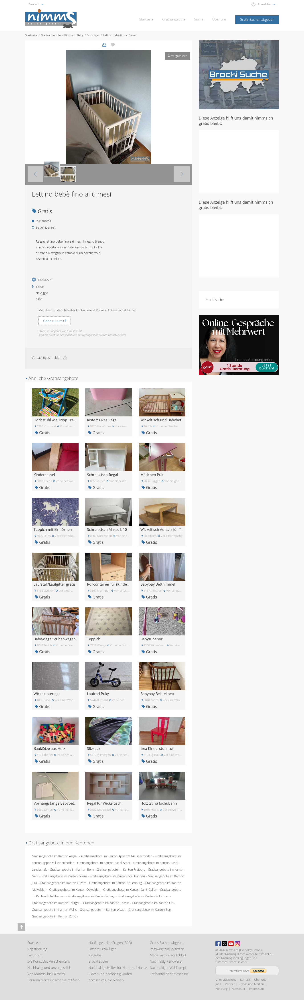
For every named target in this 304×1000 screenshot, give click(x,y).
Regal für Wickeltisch (104, 803)
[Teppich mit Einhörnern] (55, 511)
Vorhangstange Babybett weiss (59, 803)
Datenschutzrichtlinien (230, 962)
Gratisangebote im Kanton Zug (149, 909)
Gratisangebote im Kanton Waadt (103, 909)
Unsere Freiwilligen (103, 949)
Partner (230, 984)
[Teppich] (108, 621)
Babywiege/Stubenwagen (55, 639)
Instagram (237, 943)
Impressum (256, 989)
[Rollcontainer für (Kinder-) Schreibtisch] (108, 566)
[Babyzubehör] (162, 621)
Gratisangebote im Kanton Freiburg (121, 869)
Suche (198, 19)
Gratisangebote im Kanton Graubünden (117, 876)
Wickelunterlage (47, 693)
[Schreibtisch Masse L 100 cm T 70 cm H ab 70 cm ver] (108, 511)
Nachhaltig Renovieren (166, 961)
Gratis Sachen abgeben (257, 19)
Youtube (231, 943)
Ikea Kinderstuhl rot (157, 748)
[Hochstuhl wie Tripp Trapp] (55, 402)
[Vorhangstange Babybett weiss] (55, 785)
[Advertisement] (239, 161)
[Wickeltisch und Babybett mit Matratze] (162, 402)
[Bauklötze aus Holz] (55, 730)
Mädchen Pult (152, 474)
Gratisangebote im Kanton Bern (72, 869)
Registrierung (37, 949)
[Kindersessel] (55, 457)
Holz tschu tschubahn (158, 803)
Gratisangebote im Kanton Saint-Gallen (130, 889)
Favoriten (34, 955)
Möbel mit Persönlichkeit (168, 955)
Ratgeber (95, 955)
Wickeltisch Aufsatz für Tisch (164, 529)
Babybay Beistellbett (157, 693)
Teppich (93, 639)
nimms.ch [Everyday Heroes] (244, 950)
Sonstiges (93, 35)
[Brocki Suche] (239, 74)
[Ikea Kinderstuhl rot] (162, 730)
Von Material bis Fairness (46, 974)
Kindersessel (44, 474)
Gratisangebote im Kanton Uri (152, 903)
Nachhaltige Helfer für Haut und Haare (118, 967)
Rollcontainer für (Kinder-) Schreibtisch (119, 584)
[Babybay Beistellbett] (162, 676)
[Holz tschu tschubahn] (162, 785)
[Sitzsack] (108, 730)
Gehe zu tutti (53, 320)
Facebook (218, 943)
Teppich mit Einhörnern (53, 529)
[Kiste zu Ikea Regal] (108, 402)
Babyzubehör (151, 639)
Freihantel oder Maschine (169, 974)
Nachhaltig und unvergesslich (49, 967)
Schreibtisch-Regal (102, 474)
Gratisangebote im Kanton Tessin (106, 903)
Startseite (146, 19)
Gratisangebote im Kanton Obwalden (74, 889)
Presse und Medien (251, 984)
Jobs (218, 984)
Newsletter (238, 989)
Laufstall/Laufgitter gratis (55, 584)
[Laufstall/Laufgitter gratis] (55, 566)
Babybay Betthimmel (157, 584)
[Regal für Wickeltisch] (108, 785)
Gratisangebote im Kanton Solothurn (143, 896)
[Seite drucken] (104, 45)
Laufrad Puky (98, 693)
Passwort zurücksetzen (167, 949)
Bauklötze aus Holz (49, 748)
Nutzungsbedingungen (236, 958)
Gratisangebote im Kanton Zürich (55, 916)
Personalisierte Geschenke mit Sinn (53, 980)
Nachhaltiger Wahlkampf (168, 967)
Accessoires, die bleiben (106, 980)
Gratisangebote (173, 19)
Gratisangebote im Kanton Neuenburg (115, 883)
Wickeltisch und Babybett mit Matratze (172, 420)
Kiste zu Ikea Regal (102, 420)
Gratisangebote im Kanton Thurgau (56, 903)
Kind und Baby (73, 35)
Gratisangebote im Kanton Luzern (63, 883)
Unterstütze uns (225, 980)
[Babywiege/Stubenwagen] (55, 621)
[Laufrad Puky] (108, 676)
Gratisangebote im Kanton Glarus (64, 876)
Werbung (221, 989)
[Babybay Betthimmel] (162, 566)
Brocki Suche (214, 300)
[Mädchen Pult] (162, 457)
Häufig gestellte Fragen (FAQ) (110, 942)
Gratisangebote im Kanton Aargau (55, 856)
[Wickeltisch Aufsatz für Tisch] (162, 511)
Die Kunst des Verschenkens (48, 961)
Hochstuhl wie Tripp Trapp (56, 420)
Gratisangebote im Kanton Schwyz (92, 896)
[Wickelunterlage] (55, 676)
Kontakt (245, 980)
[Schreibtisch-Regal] (108, 457)
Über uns (219, 19)
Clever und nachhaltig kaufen (110, 974)
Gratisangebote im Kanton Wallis (54, 909)
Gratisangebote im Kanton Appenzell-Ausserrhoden (116, 856)
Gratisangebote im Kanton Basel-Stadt (103, 863)
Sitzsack (93, 748)
